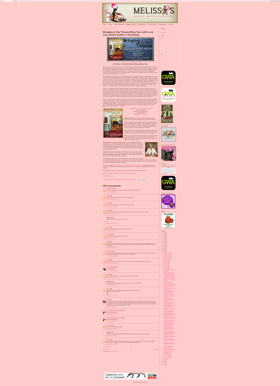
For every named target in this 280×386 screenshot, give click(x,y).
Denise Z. (108, 227)
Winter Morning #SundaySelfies (167, 353)
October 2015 (166, 256)
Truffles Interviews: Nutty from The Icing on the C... (169, 292)
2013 (163, 361)
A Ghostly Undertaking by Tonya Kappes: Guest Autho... (168, 299)
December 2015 (166, 253)
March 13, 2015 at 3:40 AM (111, 213)
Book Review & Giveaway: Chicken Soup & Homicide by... (169, 340)
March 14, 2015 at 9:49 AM (111, 344)
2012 (163, 363)
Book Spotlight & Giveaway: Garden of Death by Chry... (169, 276)
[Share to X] (142, 179)
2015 (163, 251)
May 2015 (165, 265)
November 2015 (166, 254)
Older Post (156, 349)
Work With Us (163, 24)
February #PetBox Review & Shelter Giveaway (168, 347)
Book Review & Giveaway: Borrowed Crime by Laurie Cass (169, 343)
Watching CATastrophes (168, 326)
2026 (163, 232)
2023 (163, 238)
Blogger (145, 382)
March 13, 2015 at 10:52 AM (111, 263)
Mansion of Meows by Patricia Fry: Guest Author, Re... (169, 324)
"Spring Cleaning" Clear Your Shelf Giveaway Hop (169, 303)
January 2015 (166, 357)
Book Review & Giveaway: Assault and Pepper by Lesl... (168, 329)
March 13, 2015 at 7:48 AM (111, 237)
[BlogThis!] (140, 179)
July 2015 (165, 261)
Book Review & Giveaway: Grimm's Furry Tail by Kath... (169, 273)
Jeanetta (108, 210)
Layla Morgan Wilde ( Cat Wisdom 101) (114, 310)
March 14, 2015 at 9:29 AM (111, 335)
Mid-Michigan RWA (130, 165)
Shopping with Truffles (167, 282)
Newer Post (105, 349)
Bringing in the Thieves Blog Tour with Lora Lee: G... (168, 321)
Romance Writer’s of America (120, 165)
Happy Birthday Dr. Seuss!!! (168, 351)
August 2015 (166, 259)
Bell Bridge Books (144, 114)
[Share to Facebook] (143, 179)
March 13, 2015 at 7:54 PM (111, 313)
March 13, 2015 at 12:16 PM (111, 270)
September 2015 (166, 258)
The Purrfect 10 (152, 24)
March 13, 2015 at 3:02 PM (111, 306)
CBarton (108, 241)
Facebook (116, 173)
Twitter (111, 173)
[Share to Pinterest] (144, 179)
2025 (163, 234)
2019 (163, 244)
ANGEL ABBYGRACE (110, 267)
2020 (163, 243)
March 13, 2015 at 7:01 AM (111, 230)
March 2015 (165, 268)
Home (104, 24)
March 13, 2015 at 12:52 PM (111, 277)
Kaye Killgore (109, 325)
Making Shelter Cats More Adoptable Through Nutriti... (169, 314)
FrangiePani (108, 234)
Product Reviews (119, 24)
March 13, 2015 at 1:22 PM (111, 295)
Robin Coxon (109, 251)
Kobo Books (149, 108)
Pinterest (125, 173)
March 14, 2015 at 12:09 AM (111, 328)
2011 (163, 364)
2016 (163, 249)
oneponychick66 (109, 188)
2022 (163, 239)
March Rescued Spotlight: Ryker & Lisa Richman (168, 311)
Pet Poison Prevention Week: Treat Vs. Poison (169, 306)
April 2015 (165, 266)
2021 (163, 241)
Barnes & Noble (142, 108)
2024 (163, 236)
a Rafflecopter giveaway (108, 176)
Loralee (107, 299)
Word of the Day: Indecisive (168, 287)
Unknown (108, 195)
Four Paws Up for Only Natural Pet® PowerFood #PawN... (169, 285)
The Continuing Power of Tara (169, 349)
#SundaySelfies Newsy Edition (169, 278)
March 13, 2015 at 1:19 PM (111, 284)
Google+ (120, 173)
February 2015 (166, 355)
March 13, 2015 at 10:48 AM (111, 255)
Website (107, 173)
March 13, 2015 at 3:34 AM (111, 199)
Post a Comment (108, 346)
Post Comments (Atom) (112, 351)
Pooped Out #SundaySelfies (169, 294)
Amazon (137, 108)
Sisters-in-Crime (138, 165)
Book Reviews (142, 24)
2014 (163, 359)
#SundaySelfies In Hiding (168, 334)
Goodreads (130, 173)
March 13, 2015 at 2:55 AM (111, 191)
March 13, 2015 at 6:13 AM (111, 223)
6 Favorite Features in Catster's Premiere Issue (169, 289)
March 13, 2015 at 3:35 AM (111, 206)
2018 (163, 246)
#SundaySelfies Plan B (167, 316)
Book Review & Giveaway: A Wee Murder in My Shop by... (169, 332)
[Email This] (139, 179)
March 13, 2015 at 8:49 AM (111, 247)
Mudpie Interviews (131, 24)
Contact (171, 24)
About (110, 24)
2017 (163, 248)
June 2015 (165, 263)
